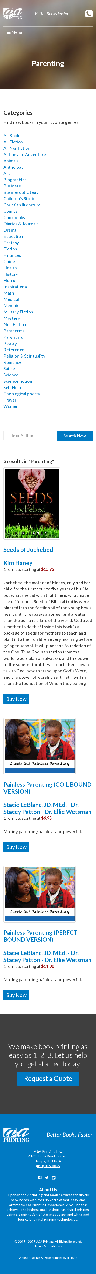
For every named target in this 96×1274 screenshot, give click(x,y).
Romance (12, 362)
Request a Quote (48, 1078)
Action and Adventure (24, 154)
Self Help (12, 387)
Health (10, 267)
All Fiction (13, 141)
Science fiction (17, 381)
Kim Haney (17, 562)
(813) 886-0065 (48, 1166)
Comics (10, 211)
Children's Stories (20, 198)
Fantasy (11, 242)
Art (6, 173)
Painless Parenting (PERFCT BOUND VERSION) (40, 936)
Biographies (15, 179)
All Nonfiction (17, 148)
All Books (12, 135)
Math (8, 292)
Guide (9, 261)
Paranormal (14, 330)
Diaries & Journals (21, 223)
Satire (9, 368)
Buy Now (16, 699)
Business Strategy (20, 192)
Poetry (10, 343)
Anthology (13, 167)
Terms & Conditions (48, 1246)
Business (12, 185)
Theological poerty (21, 393)
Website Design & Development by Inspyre (48, 1258)
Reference (13, 349)
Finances (12, 255)
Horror (10, 280)
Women (11, 406)
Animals (11, 160)
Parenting (13, 337)
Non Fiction (14, 324)
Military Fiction (18, 311)
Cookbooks (14, 217)
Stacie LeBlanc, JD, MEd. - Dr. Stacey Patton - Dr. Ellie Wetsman (47, 808)
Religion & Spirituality (24, 355)
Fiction (10, 248)
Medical (11, 299)
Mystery (11, 318)
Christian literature (22, 204)
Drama (10, 230)
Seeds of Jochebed (28, 549)
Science (11, 374)
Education (13, 236)
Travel (9, 400)
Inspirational (15, 286)
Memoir (11, 305)
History (10, 274)
